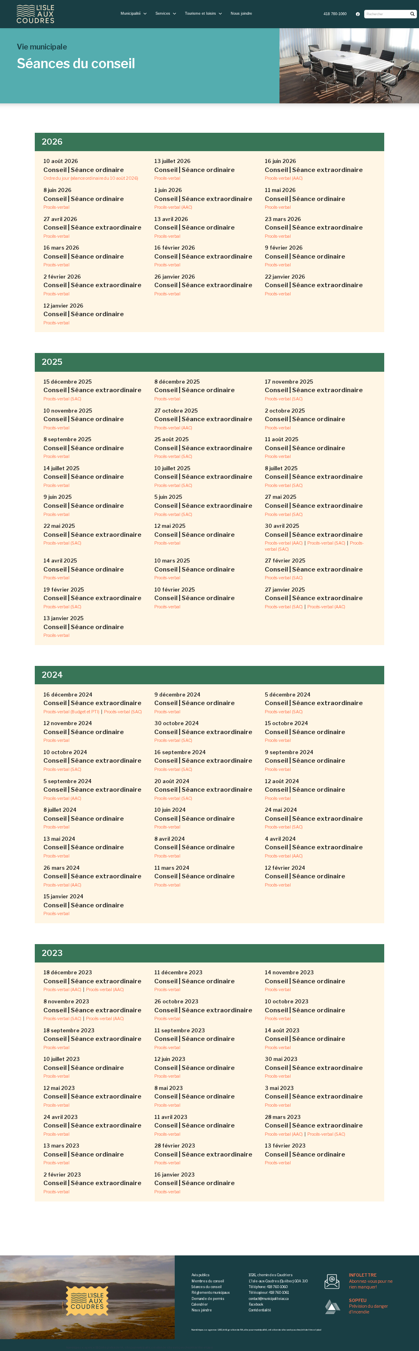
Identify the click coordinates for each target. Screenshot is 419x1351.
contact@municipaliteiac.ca (268, 1299)
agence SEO (92, 1347)
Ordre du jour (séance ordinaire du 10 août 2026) (90, 178)
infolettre (197, 1347)
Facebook (256, 1304)
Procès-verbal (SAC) (62, 399)
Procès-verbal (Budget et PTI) (71, 712)
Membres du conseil (207, 1281)
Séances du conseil (206, 1287)
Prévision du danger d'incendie (368, 1306)
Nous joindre (241, 13)
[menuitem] (335, 14)
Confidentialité (260, 1310)
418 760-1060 (335, 14)
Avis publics (200, 1275)
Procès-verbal (167, 178)
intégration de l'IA (112, 1347)
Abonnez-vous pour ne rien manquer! (370, 1281)
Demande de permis (207, 1299)
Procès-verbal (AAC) (284, 178)
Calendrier (199, 1304)
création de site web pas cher (170, 1347)
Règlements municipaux (210, 1293)
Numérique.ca (74, 1347)
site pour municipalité (137, 1347)
